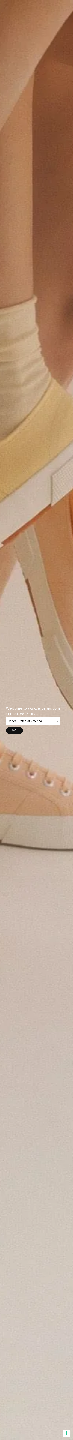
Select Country (21, 714)
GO (14, 730)
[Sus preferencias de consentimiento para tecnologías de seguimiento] (66, 1433)
